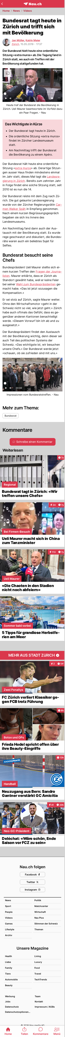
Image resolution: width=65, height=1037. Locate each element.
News (16, 10)
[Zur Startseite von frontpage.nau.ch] (32, 3)
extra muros (23, 168)
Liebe (8, 962)
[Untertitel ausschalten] (52, 99)
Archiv (8, 935)
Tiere (8, 973)
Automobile (11, 979)
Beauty (8, 985)
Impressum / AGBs (45, 1006)
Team (38, 996)
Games (9, 923)
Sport (8, 906)
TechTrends (40, 979)
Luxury (38, 962)
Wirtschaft (40, 912)
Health (8, 956)
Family (8, 967)
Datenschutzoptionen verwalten (18, 1012)
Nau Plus (39, 917)
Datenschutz (12, 1006)
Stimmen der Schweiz (46, 923)
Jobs (7, 1001)
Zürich (15, 44)
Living (37, 956)
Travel (37, 973)
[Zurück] (2, 4)
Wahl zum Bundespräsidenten (36, 284)
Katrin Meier (33, 40)
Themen (38, 929)
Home (6, 10)
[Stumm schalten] (10, 99)
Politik (37, 900)
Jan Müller (18, 40)
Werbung (10, 996)
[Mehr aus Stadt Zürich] (32, 655)
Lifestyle (9, 929)
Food (37, 967)
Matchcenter (41, 906)
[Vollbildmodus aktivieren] (59, 99)
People (8, 912)
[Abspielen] (6, 99)
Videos (27, 10)
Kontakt (39, 1001)
